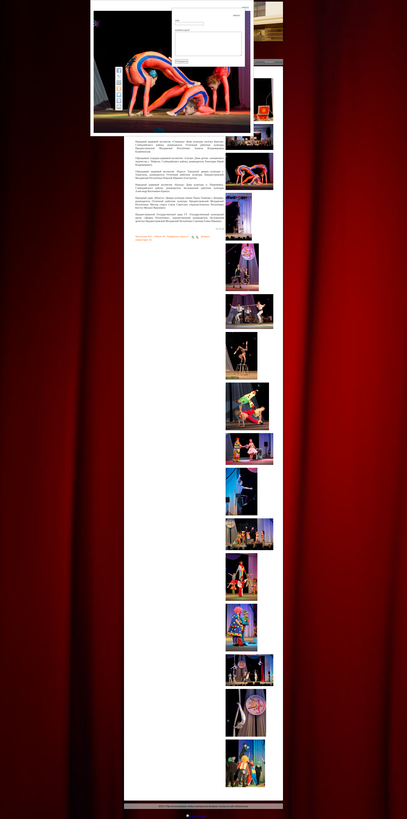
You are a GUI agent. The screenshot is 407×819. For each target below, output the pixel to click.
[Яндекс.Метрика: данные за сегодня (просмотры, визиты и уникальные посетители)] (196, 816)
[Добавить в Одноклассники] (118, 88)
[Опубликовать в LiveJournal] (118, 76)
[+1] (192, 236)
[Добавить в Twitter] (118, 94)
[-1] (197, 236)
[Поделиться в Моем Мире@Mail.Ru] (118, 82)
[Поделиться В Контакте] (118, 100)
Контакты (269, 62)
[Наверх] (118, 106)
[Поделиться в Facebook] (118, 70)
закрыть (245, 7)
